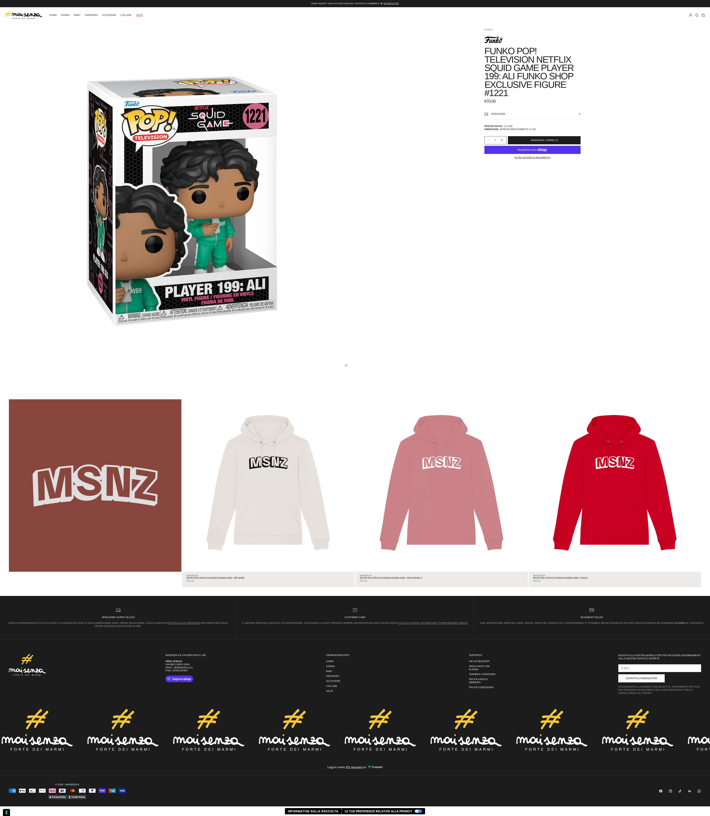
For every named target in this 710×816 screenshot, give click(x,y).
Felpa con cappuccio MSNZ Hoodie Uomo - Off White (215, 578)
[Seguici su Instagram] (670, 791)
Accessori (109, 15)
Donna (65, 15)
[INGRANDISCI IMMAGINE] (346, 365)
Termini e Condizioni (482, 674)
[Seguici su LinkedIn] (690, 791)
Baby (77, 15)
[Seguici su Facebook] (661, 791)
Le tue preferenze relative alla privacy (378, 811)
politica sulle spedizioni (183, 623)
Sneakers (91, 15)
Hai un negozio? (479, 661)
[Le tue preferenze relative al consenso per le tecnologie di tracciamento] (6, 812)
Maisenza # (192, 576)
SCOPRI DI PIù (391, 3)
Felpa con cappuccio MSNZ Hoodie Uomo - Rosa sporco (391, 578)
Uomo (53, 15)
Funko (488, 29)
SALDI (139, 15)
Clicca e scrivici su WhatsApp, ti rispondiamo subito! (433, 623)
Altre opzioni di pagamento (532, 157)
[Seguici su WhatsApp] (699, 791)
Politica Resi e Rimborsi (478, 681)
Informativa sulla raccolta (313, 811)
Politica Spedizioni (481, 687)
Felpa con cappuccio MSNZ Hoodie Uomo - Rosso (560, 578)
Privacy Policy (59, 797)
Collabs (126, 15)
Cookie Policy (78, 797)
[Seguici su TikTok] (680, 791)
